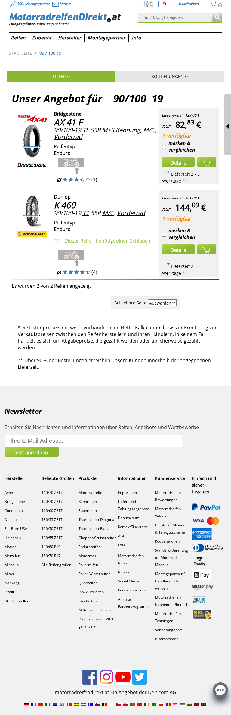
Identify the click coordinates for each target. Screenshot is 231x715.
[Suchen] (217, 18)
